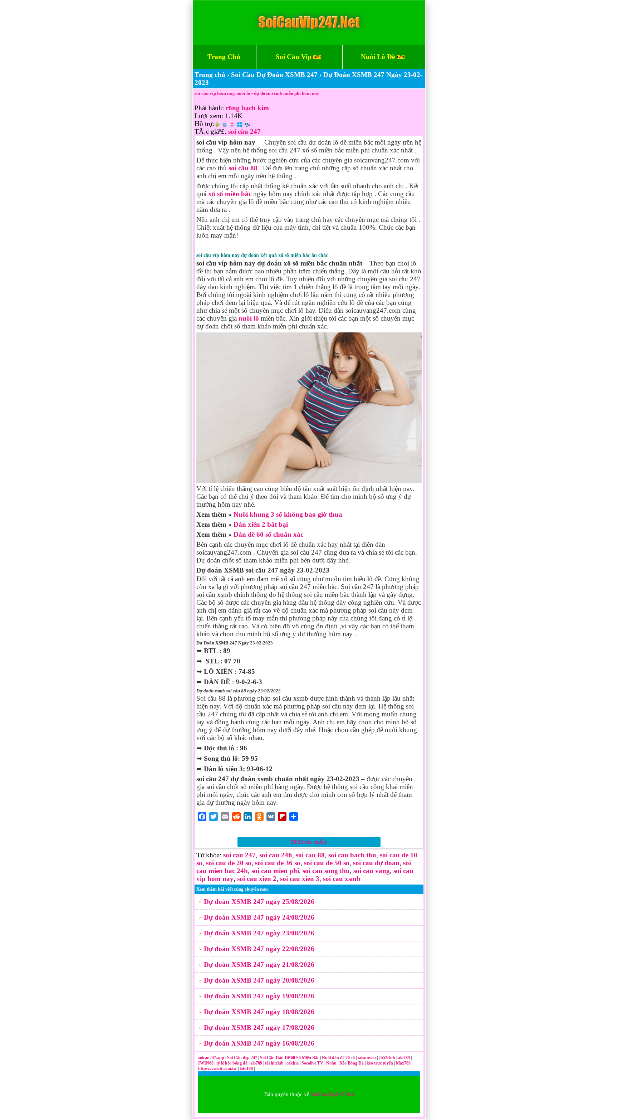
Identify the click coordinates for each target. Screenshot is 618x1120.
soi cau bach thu (352, 855)
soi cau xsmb (341, 878)
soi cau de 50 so (326, 863)
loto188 (246, 1068)
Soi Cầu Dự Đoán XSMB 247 (274, 74)
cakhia (293, 1063)
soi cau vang (371, 871)
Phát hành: (209, 108)
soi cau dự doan (376, 863)
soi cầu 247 (244, 131)
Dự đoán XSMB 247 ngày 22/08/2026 (259, 949)
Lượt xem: (209, 116)
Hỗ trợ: (204, 123)
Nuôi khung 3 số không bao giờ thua (288, 514)
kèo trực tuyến (380, 1063)
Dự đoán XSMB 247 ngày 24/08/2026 (259, 917)
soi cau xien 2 (256, 878)
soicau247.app (211, 1057)
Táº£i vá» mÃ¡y (309, 842)
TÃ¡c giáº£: (210, 131)
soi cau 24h (275, 855)
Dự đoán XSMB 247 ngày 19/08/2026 (259, 996)
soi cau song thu (326, 871)
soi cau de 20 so (228, 863)
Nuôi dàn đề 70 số (338, 1057)
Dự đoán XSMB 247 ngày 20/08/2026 (259, 980)
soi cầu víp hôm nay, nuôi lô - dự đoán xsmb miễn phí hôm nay (257, 93)
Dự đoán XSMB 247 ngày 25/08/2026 (259, 901)
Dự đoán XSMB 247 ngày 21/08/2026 (259, 964)
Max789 (403, 1063)
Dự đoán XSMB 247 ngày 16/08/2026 (259, 1043)
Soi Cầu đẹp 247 (242, 1057)
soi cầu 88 (243, 168)
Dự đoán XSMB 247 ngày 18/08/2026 (259, 1012)
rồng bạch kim (247, 108)
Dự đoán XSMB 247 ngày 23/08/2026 (259, 933)
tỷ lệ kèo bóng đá (232, 1063)
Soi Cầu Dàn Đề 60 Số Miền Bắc (289, 1057)
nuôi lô (249, 318)
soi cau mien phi (275, 871)
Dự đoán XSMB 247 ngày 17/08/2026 (259, 1027)
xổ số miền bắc (229, 194)
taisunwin (367, 1057)
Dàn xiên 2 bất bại (261, 524)
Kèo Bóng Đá (351, 1063)
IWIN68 (206, 1063)
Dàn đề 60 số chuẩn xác (268, 534)
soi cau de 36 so (277, 863)
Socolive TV (312, 1063)
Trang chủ (210, 74)
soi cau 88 (310, 855)
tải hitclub (275, 1063)
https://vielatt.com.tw (217, 1068)
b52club (388, 1057)
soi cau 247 (239, 855)
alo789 (404, 1057)
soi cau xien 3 (299, 878)
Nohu (331, 1063)
